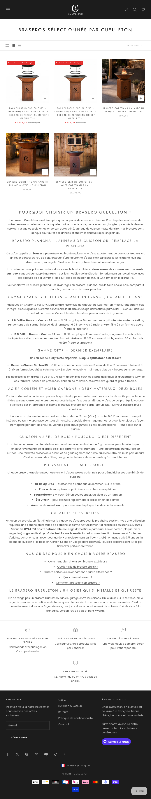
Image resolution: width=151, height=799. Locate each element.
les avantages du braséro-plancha (75, 285)
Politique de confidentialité (75, 718)
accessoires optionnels (82, 472)
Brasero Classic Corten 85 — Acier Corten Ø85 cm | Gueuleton (75, 185)
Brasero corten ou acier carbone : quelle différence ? (78, 572)
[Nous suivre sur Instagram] (27, 754)
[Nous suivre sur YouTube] (46, 754)
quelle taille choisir (110, 285)
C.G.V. (62, 700)
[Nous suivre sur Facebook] (8, 754)
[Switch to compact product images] (19, 45)
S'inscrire (19, 737)
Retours (63, 712)
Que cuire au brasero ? (77, 577)
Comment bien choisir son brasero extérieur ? (77, 561)
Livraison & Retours (70, 706)
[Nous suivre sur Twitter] (17, 754)
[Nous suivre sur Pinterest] (36, 754)
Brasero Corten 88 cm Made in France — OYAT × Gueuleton (27, 183)
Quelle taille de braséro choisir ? (77, 567)
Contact (63, 724)
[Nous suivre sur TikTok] (55, 754)
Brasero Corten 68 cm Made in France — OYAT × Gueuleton (123, 110)
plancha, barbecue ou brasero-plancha (75, 289)
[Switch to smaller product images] (13, 45)
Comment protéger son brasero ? (78, 583)
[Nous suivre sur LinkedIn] (65, 754)
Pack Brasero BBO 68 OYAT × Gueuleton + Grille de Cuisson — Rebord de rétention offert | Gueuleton (75, 113)
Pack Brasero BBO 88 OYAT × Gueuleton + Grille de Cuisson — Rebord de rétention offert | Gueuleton (27, 113)
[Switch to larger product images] (7, 45)
